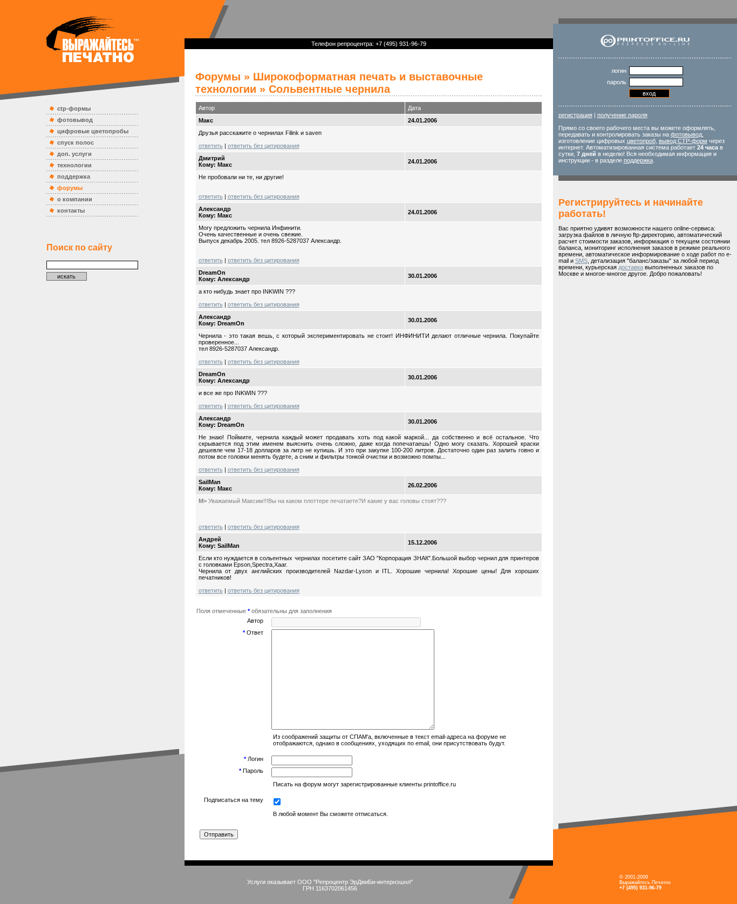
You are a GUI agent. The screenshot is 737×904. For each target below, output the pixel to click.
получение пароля (622, 115)
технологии (74, 165)
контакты (71, 210)
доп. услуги (74, 154)
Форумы (218, 77)
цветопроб (641, 141)
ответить (211, 145)
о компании (74, 199)
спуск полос (75, 142)
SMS (581, 260)
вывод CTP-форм (683, 141)
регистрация (575, 115)
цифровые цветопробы (92, 131)
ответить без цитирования (263, 145)
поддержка (73, 176)
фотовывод (75, 120)
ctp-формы (74, 108)
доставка (630, 267)
